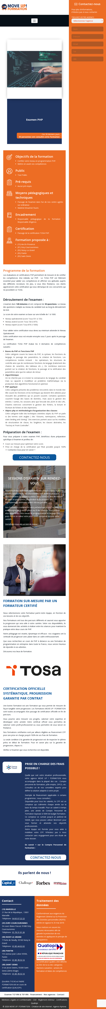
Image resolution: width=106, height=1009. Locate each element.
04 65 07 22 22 (18, 918)
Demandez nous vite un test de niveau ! (21, 524)
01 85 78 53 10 (18, 960)
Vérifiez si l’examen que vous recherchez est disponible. (26, 750)
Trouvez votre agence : (83, 17)
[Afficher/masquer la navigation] (34, 20)
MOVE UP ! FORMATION (19, 1006)
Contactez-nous (34, 457)
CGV (34, 1000)
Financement (36, 994)
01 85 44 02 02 (18, 946)
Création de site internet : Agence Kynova (49, 1006)
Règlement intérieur (46, 1000)
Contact (60, 994)
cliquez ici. (18, 745)
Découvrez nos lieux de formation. (17, 651)
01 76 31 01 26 (18, 932)
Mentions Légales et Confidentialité (16, 1000)
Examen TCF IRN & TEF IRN (16, 994)
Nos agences (49, 994)
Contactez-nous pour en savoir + (21, 450)
